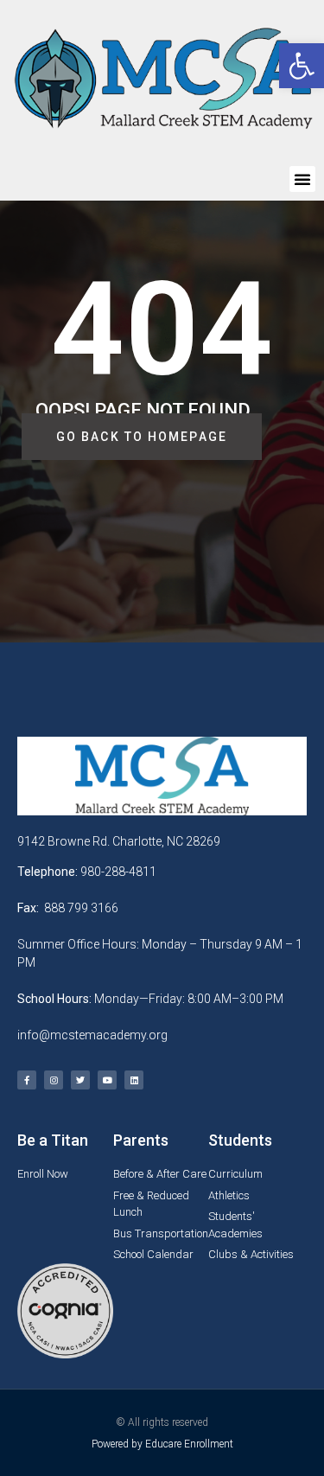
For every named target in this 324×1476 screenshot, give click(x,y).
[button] (302, 179)
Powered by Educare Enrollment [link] (162, 1444)
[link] (301, 65)
